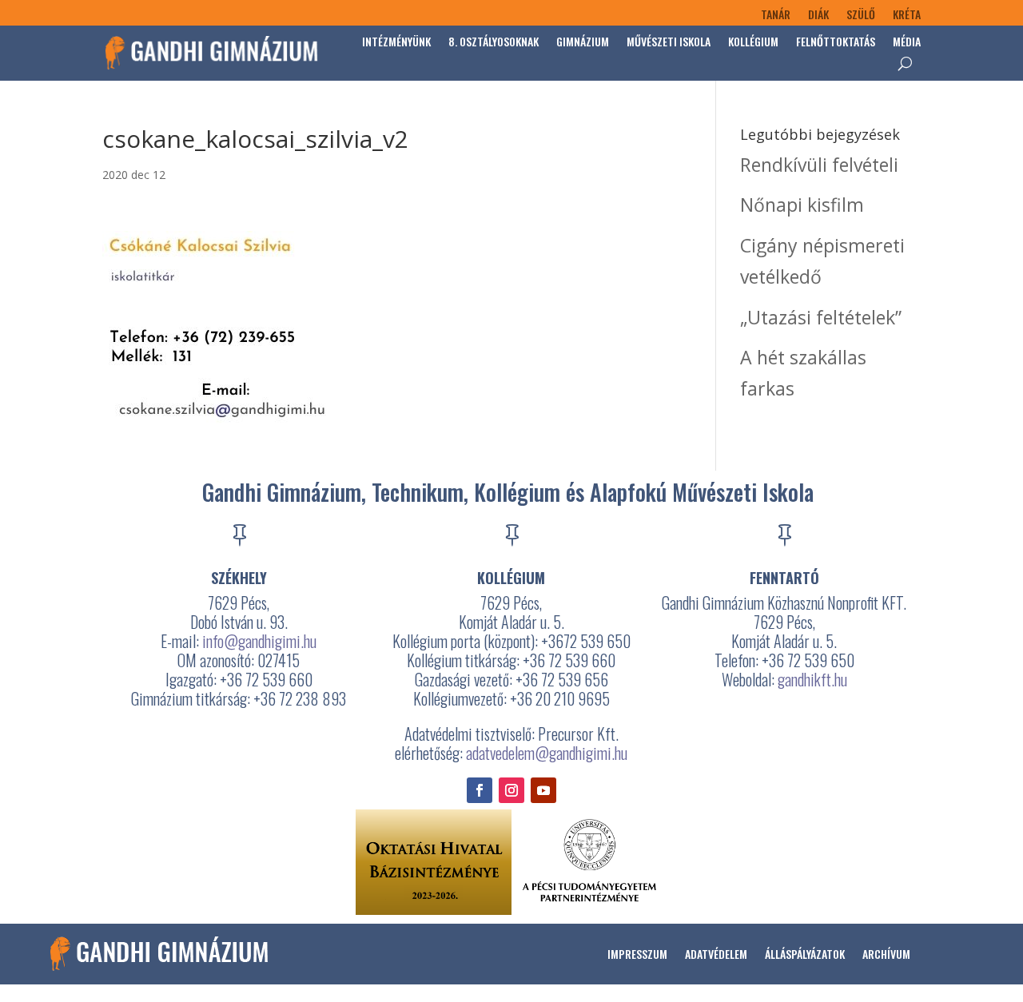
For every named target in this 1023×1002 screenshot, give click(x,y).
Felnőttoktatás (835, 42)
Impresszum (637, 953)
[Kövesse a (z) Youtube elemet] (543, 790)
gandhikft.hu (812, 679)
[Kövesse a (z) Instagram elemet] (511, 790)
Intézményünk (396, 42)
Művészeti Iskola (669, 42)
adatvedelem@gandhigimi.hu (546, 753)
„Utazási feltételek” (821, 317)
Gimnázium (582, 42)
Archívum (886, 953)
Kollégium (753, 42)
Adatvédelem (716, 953)
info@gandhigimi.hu (259, 641)
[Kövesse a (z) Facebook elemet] (479, 790)
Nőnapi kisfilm (802, 204)
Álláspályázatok (805, 953)
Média (907, 42)
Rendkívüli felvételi (819, 164)
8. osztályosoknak (493, 42)
